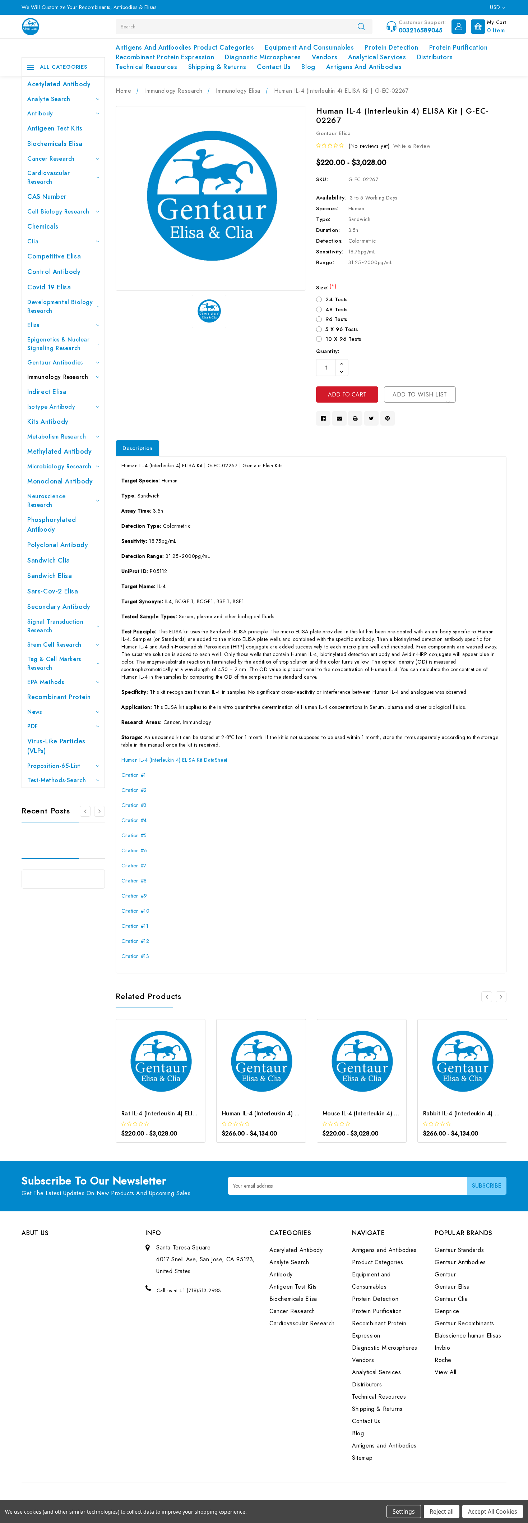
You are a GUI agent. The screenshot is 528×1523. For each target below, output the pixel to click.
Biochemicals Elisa (55, 143)
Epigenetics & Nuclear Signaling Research (58, 343)
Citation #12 (135, 941)
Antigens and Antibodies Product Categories (185, 47)
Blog (308, 67)
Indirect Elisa (46, 391)
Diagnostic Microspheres (263, 57)
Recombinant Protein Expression (165, 57)
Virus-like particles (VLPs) (56, 746)
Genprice (447, 1311)
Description (137, 448)
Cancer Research (51, 159)
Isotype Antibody (51, 407)
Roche (443, 1360)
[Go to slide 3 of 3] (85, 811)
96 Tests (336, 319)
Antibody (40, 113)
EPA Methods (45, 682)
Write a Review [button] (411, 146)
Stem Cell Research (54, 645)
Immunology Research (57, 377)
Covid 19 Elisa (49, 287)
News (34, 712)
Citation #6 (134, 850)
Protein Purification (458, 47)
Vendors (324, 57)
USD (496, 7)
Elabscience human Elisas (468, 1335)
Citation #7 (134, 865)
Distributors (435, 57)
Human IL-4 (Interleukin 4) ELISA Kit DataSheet (174, 759)
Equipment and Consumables (309, 47)
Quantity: (327, 351)
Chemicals (42, 226)
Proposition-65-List (53, 766)
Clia (32, 241)
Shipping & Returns (217, 67)
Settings (404, 1511)
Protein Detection (391, 47)
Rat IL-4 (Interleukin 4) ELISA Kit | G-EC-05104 (185, 1113)
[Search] (361, 26)
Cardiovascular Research (48, 177)
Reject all (442, 1511)
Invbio (442, 1348)
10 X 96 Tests (343, 339)
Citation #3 (134, 805)
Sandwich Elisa (49, 576)
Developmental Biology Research (60, 306)
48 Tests (336, 309)
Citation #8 (134, 880)
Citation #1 (133, 775)
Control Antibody (54, 271)
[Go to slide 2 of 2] (486, 996)
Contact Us (274, 67)
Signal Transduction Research (55, 626)
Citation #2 (134, 790)
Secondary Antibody (59, 606)
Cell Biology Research (58, 211)
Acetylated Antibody (59, 84)
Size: (326, 288)
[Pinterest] (387, 418)
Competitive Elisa (54, 256)
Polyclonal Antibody (57, 545)
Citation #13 (135, 956)
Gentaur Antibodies (55, 362)
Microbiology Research (59, 466)
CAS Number (47, 196)
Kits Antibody (48, 421)
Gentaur (445, 1274)
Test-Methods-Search (56, 780)
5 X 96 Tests (341, 329)
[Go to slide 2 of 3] (99, 811)
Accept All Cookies (492, 1511)
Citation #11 (134, 926)
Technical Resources (146, 67)
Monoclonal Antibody (60, 481)
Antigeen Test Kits (55, 128)
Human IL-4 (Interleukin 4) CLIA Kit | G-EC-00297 (289, 1113)
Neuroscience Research (46, 500)
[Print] (355, 418)
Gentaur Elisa (452, 1287)
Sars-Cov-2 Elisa (52, 591)
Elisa (33, 325)
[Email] (339, 418)
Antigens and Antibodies (364, 67)
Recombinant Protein (59, 697)
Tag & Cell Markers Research (54, 663)
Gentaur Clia (451, 1299)
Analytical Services (377, 57)
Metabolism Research (56, 436)
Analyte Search (48, 99)
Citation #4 (134, 820)
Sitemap (362, 1458)
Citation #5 (134, 835)
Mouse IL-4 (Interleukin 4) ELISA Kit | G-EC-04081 (391, 1113)
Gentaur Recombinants (464, 1323)
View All (446, 1372)
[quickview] (170, 1067)
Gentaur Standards (459, 1250)
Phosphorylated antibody (51, 524)
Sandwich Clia (48, 560)
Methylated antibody (59, 451)
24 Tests (336, 299)
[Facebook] (323, 418)
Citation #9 (134, 895)
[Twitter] (371, 418)
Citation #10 (135, 910)
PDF (32, 726)
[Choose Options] (151, 1067)
